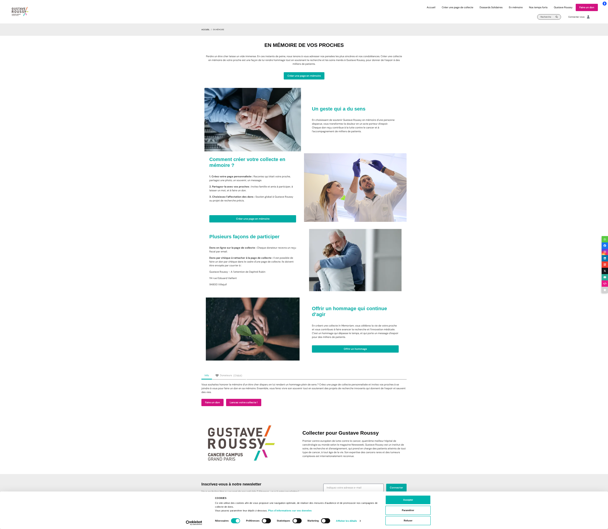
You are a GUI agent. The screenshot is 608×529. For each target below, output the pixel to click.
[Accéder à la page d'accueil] (20, 11)
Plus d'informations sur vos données (290, 510)
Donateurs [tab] (231, 375)
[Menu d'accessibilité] (604, 3)
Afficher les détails (346, 520)
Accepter (408, 499)
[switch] (266, 520)
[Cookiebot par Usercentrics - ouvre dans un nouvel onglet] (194, 522)
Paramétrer (408, 510)
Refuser (408, 520)
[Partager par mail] (605, 277)
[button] (353, 488)
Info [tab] (207, 375)
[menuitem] (431, 7)
